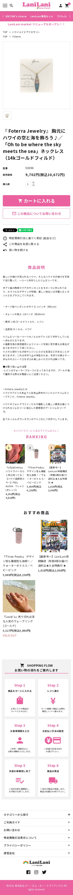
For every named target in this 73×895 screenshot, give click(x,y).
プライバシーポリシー (17, 845)
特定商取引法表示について (20, 838)
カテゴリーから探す (16, 814)
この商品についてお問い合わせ (36, 213)
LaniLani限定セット (41, 16)
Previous (3, 16)
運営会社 (9, 853)
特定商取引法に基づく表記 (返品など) (29, 238)
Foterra (17, 36)
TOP (5, 32)
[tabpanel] (36, 75)
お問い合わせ (12, 830)
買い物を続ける (15, 250)
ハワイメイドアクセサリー (26, 32)
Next (69, 16)
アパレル (62, 16)
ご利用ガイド (12, 822)
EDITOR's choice (16, 16)
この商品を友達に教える (21, 244)
